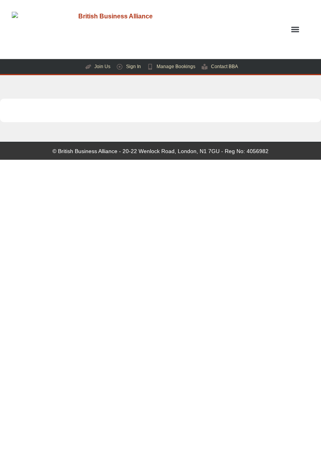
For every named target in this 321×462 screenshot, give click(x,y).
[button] (295, 29)
